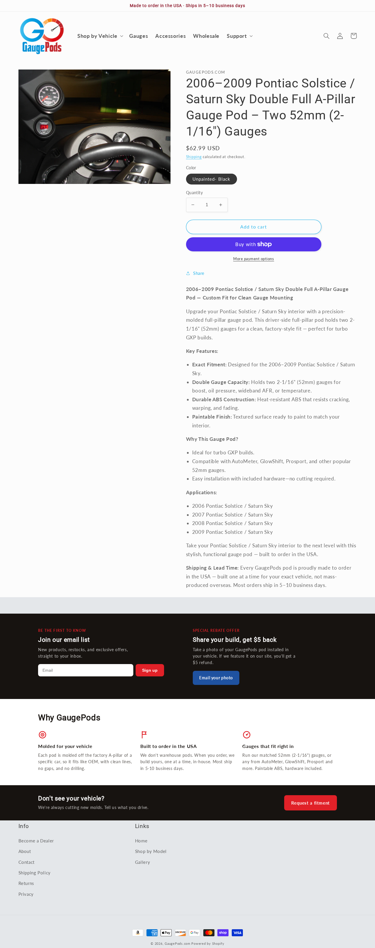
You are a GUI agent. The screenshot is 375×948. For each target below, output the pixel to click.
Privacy (26, 894)
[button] (99, 36)
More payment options (253, 259)
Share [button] (198, 273)
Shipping (194, 157)
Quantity (194, 192)
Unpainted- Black (211, 179)
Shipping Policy (34, 872)
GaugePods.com (177, 943)
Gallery (142, 862)
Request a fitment (310, 802)
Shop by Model (151, 851)
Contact (26, 862)
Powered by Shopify (207, 943)
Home (141, 840)
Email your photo (216, 677)
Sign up (150, 670)
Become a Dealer (36, 840)
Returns (26, 883)
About (24, 851)
